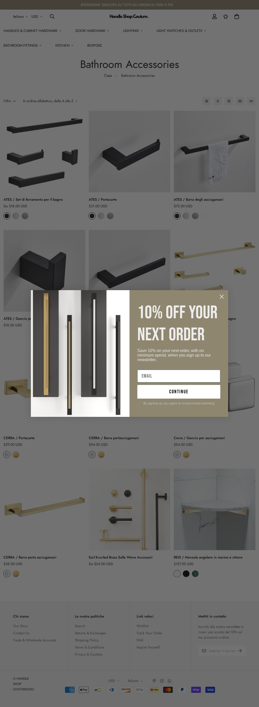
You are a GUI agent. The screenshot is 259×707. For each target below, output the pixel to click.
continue (178, 392)
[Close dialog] (221, 296)
